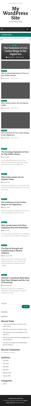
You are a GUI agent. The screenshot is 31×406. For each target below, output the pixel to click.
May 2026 (5, 367)
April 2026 (6, 370)
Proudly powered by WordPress (12, 400)
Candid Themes (20, 402)
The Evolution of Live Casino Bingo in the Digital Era (15, 51)
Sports (5, 384)
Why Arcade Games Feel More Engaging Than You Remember (14, 226)
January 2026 (7, 376)
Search (4, 303)
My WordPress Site (15, 13)
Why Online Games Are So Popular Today (12, 178)
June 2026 (6, 363)
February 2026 (7, 373)
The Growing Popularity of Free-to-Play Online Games (15, 153)
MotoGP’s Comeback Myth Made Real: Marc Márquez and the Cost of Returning (15, 280)
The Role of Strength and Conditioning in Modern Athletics (12, 250)
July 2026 (5, 360)
